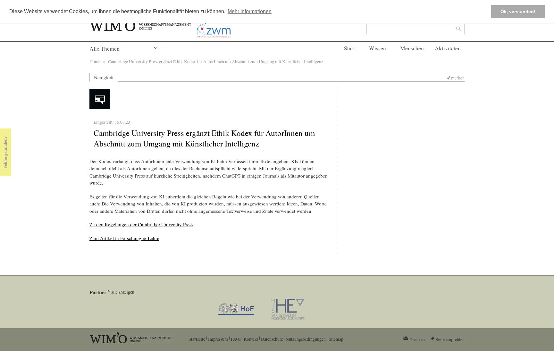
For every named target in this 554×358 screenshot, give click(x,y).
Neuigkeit (103, 77)
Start (349, 48)
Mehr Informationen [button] (250, 11)
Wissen (377, 48)
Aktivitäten (448, 48)
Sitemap (336, 339)
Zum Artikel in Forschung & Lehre (124, 238)
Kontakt (251, 339)
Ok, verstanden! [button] (517, 11)
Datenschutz (272, 339)
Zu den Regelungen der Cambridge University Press (141, 224)
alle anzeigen (122, 292)
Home (94, 61)
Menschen (412, 48)
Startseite (197, 339)
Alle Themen (104, 48)
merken (458, 78)
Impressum (218, 339)
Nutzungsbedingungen (306, 339)
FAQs (236, 339)
